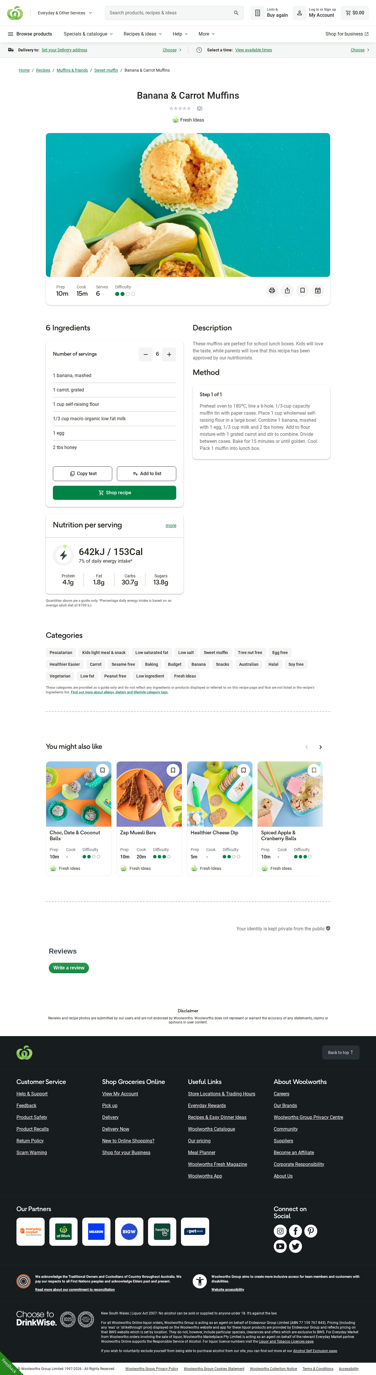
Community (286, 1129)
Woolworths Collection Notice (273, 1369)
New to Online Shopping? (128, 1141)
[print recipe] (272, 290)
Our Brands (285, 1105)
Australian (248, 664)
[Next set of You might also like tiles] (320, 747)
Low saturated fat (151, 652)
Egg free (280, 652)
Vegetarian (60, 676)
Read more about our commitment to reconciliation (75, 1289)
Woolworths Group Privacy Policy (151, 1369)
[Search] (236, 12)
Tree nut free (250, 652)
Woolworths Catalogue (211, 1129)
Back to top (339, 1052)
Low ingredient (150, 676)
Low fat (87, 676)
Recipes (43, 70)
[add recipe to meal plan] (317, 290)
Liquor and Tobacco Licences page (286, 1341)
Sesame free (123, 664)
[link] (188, 108)
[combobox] (174, 13)
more (171, 525)
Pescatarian (61, 652)
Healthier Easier (65, 664)
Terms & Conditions (318, 1369)
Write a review (71, 969)
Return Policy (30, 1141)
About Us (283, 1176)
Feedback (26, 1105)
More (204, 34)
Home (24, 70)
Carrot (96, 664)
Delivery (110, 1117)
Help (177, 34)
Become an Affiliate (294, 1152)
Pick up (110, 1105)
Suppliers (283, 1141)
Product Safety (31, 1117)
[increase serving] (169, 354)
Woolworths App (205, 1176)
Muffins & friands (72, 70)
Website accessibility (228, 1289)
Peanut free (115, 676)
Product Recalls (32, 1129)
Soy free (296, 664)
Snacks (222, 664)
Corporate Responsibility (299, 1164)
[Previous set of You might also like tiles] (306, 747)
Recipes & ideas (140, 34)
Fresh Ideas (192, 120)
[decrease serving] (146, 354)
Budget (175, 664)
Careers (281, 1094)
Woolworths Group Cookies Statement (214, 1369)
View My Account (120, 1094)
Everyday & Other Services (61, 13)
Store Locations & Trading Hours (221, 1094)
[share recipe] (287, 290)
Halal (273, 664)
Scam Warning (31, 1152)
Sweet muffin (106, 70)
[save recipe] (302, 290)
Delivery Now (115, 1129)
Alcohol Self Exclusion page (315, 1351)
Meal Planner (201, 1152)
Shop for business (344, 34)
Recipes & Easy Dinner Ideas (217, 1117)
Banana (199, 664)
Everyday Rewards (207, 1105)
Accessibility (349, 1369)
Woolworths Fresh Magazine (217, 1164)
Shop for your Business (126, 1152)
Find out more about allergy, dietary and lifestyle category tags (119, 692)
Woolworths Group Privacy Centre (308, 1117)
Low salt (186, 652)
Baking (151, 664)
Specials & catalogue (85, 34)
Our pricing (199, 1141)
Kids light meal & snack (103, 652)
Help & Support (32, 1094)
